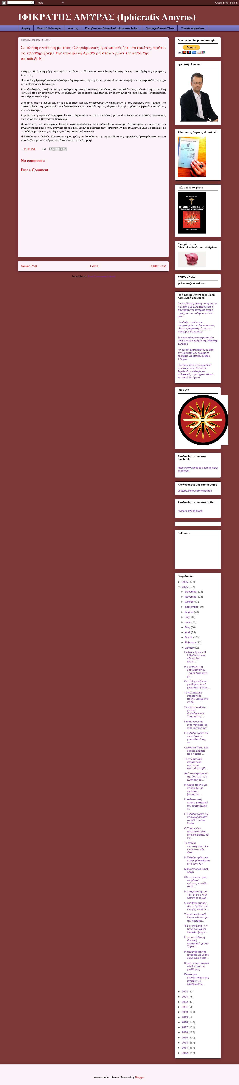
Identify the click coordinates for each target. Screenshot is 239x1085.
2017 (185, 1027)
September (192, 606)
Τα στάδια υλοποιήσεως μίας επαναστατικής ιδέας (196, 847)
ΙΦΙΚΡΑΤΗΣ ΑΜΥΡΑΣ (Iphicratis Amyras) (107, 16)
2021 (185, 1006)
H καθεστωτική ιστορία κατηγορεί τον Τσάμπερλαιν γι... (196, 804)
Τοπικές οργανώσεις (193, 28)
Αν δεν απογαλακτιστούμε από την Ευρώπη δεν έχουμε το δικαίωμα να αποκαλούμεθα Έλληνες (196, 354)
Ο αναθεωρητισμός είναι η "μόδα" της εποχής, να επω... (196, 906)
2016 (185, 1032)
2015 (185, 1037)
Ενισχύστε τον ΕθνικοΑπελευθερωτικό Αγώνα (111, 28)
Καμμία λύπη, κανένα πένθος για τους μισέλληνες (196, 966)
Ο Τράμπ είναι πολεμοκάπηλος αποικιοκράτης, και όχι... (196, 833)
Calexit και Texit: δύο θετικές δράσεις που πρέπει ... (196, 750)
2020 (185, 1011)
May (188, 627)
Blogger (139, 1077)
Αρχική (26, 28)
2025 (185, 587)
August (189, 611)
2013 (185, 1047)
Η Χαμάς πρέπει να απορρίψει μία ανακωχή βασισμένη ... (195, 789)
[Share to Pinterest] (65, 149)
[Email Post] (43, 149)
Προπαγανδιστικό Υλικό (160, 28)
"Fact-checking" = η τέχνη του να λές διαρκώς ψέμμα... (195, 929)
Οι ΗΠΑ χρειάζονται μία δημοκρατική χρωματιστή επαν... (197, 684)
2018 (185, 1022)
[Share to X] (58, 149)
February (191, 642)
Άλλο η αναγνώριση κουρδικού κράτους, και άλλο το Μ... (196, 882)
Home (94, 266)
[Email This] (50, 149)
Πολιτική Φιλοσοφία (49, 28)
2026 (185, 581)
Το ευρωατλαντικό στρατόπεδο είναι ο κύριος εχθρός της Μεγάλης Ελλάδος (198, 340)
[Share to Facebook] (61, 149)
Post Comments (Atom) (101, 276)
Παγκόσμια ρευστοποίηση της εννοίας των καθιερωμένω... (196, 979)
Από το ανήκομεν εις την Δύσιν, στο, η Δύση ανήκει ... (196, 776)
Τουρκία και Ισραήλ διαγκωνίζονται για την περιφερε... (196, 917)
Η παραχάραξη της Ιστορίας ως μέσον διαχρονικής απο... (196, 955)
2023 (185, 996)
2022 (185, 1001)
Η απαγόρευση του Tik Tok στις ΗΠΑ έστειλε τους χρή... (196, 894)
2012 (185, 1052)
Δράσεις (73, 28)
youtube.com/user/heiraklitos (195, 490)
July (187, 617)
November (191, 596)
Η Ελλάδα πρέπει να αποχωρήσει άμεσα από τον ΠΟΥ (197, 860)
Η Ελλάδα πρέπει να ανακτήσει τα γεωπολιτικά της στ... (196, 737)
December (191, 591)
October (190, 601)
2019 (185, 1017)
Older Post (158, 266)
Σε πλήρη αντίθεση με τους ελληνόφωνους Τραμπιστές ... (195, 712)
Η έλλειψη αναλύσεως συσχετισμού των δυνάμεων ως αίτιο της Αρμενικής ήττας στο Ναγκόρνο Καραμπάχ (196, 326)
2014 (185, 1042)
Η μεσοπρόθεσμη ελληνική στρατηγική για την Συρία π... (196, 942)
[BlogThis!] (54, 149)
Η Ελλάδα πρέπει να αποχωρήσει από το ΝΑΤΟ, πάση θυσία (196, 818)
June (188, 622)
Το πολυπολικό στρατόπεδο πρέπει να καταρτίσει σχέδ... (196, 763)
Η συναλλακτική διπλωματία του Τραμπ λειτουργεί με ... (195, 671)
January (190, 647)
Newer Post (29, 266)
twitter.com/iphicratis (190, 510)
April (188, 632)
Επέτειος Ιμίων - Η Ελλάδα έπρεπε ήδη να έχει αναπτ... (195, 657)
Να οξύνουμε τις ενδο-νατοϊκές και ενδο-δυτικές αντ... (196, 724)
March (189, 637)
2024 (185, 991)
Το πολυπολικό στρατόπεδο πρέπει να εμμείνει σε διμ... (196, 697)
